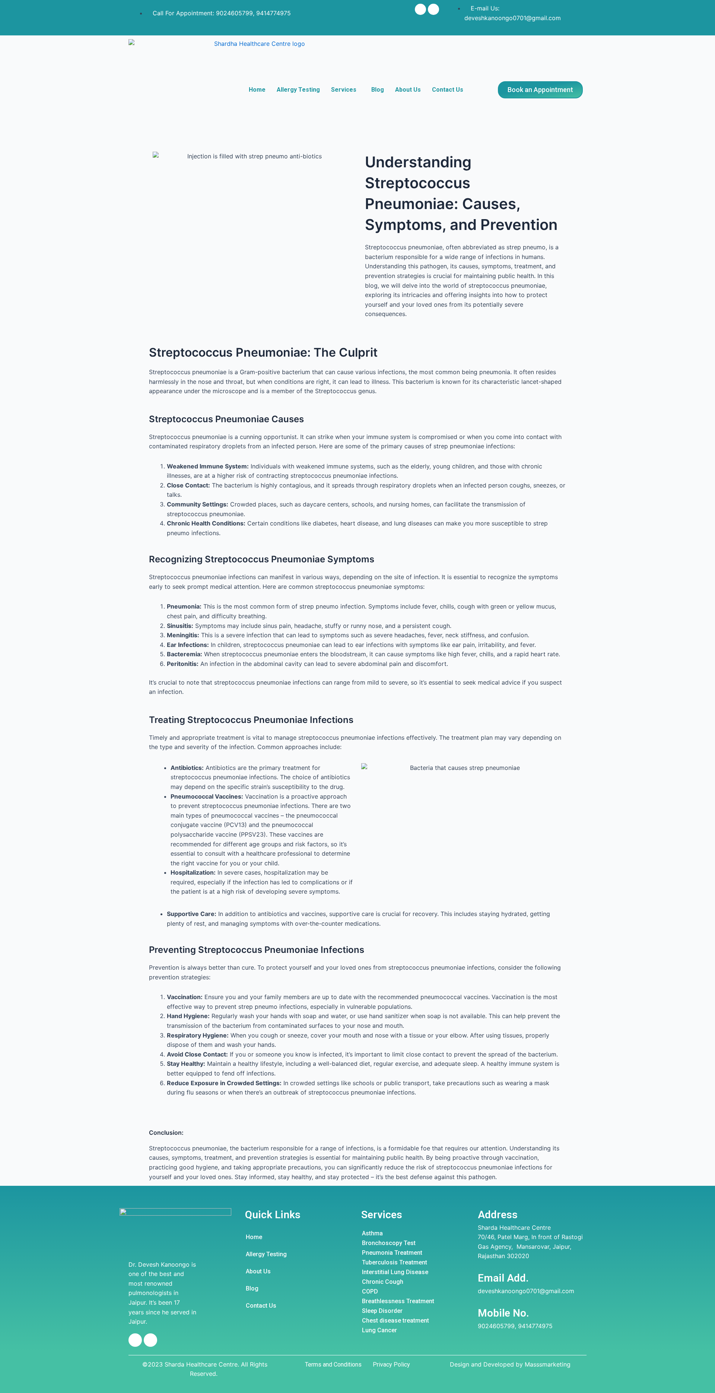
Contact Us (447, 89)
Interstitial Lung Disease (395, 1272)
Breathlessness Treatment (398, 1301)
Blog (377, 89)
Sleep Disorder (382, 1310)
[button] (540, 89)
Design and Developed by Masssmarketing (510, 1364)
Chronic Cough (382, 1281)
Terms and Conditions (333, 1364)
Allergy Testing (298, 89)
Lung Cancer (379, 1330)
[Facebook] (420, 9)
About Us (408, 89)
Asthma (372, 1233)
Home (257, 89)
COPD (370, 1291)
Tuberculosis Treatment (394, 1262)
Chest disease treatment (395, 1320)
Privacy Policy (391, 1364)
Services (343, 89)
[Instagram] (433, 9)
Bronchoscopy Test (389, 1243)
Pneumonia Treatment (392, 1252)
